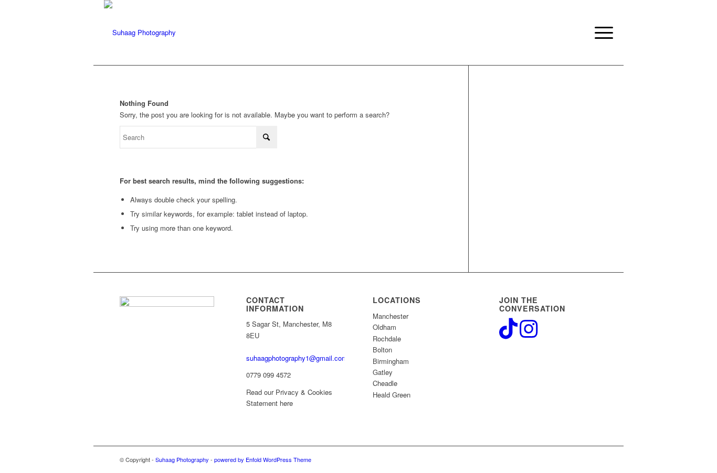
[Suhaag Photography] (140, 32)
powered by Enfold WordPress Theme (262, 459)
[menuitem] (600, 32)
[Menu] (600, 32)
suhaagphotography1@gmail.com (296, 358)
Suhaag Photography (182, 459)
